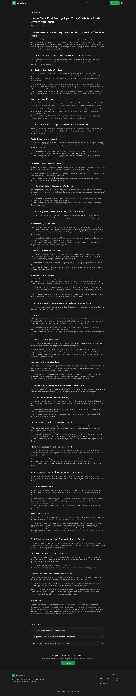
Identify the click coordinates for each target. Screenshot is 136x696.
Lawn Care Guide (104, 678)
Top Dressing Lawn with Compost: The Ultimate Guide (69, 283)
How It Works (117, 681)
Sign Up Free (114, 3)
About (106, 3)
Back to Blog (37, 12)
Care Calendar (98, 3)
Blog (100, 681)
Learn (89, 3)
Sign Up (115, 678)
